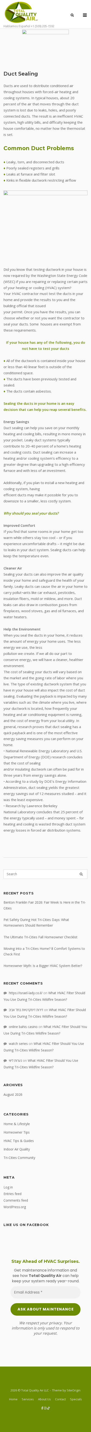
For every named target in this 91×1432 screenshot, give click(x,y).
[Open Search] (72, 15)
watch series (18, 1043)
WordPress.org (15, 1207)
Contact (60, 1399)
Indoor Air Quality (17, 1149)
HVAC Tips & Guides (19, 1140)
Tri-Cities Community (19, 1157)
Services (28, 1399)
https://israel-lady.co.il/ (25, 993)
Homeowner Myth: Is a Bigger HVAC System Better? (43, 965)
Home (13, 1399)
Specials (76, 1399)
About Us (44, 1399)
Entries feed (12, 1193)
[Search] (81, 874)
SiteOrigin (73, 1390)
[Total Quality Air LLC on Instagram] (45, 1408)
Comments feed (16, 1200)
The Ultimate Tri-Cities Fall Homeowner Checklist (40, 937)
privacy (55, 1322)
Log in (8, 1187)
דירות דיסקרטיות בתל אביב (26, 1010)
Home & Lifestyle (17, 1124)
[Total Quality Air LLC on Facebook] (42, 1408)
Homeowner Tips (17, 1132)
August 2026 (13, 1094)
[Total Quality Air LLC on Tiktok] (48, 1408)
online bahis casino (23, 1026)
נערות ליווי (15, 1060)
